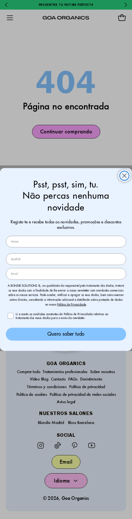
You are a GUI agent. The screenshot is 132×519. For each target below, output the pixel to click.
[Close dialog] (124, 175)
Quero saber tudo (65, 334)
